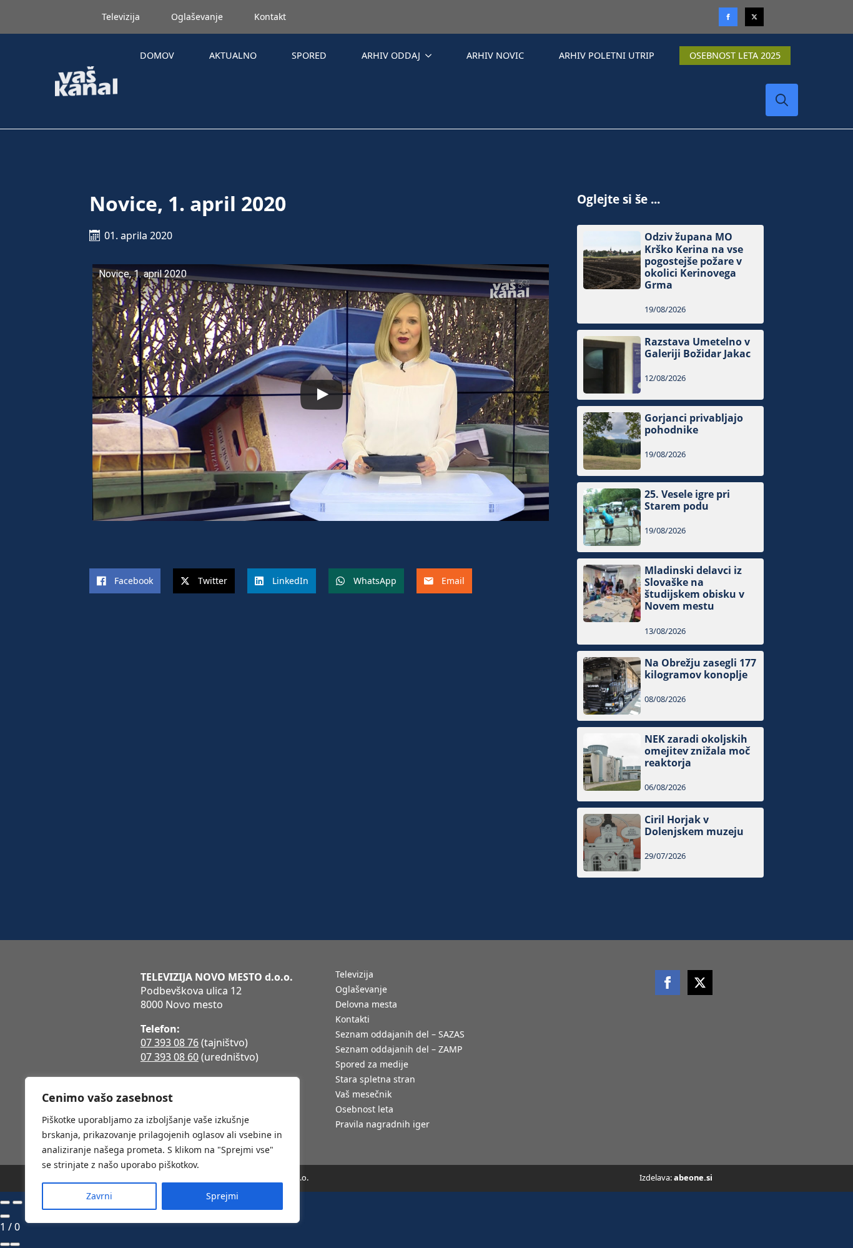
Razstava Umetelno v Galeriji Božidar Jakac (697, 348)
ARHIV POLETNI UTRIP (606, 55)
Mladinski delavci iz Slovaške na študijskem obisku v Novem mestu (694, 589)
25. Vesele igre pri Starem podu (687, 500)
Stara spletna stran (375, 1080)
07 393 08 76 (170, 1042)
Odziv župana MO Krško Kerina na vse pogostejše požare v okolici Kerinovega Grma (693, 261)
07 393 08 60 (170, 1057)
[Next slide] (17, 1202)
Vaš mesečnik (363, 1095)
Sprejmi (222, 1196)
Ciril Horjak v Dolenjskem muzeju (694, 826)
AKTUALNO (233, 55)
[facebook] (667, 982)
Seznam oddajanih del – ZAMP (398, 1050)
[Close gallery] (5, 1216)
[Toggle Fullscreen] (5, 1244)
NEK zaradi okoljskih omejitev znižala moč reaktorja (697, 751)
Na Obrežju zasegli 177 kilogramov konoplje (700, 669)
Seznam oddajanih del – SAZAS (400, 1035)
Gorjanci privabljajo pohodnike (693, 424)
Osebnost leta (364, 1110)
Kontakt (270, 16)
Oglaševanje (197, 16)
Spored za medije (371, 1065)
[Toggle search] (782, 100)
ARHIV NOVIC (495, 55)
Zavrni (99, 1196)
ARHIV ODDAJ (391, 55)
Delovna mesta (366, 1005)
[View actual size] (15, 1244)
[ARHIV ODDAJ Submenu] (430, 55)
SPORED (309, 55)
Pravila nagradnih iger (382, 1125)
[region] (162, 1150)
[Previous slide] (5, 1202)
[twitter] (754, 16)
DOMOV (157, 55)
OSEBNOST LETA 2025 (735, 55)
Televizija (121, 16)
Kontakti (352, 1020)
